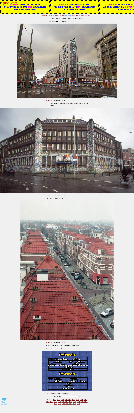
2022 (63, 404)
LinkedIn (82, 15)
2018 (82, 402)
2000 (54, 400)
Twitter (73, 15)
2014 (66, 402)
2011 (55, 402)
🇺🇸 (89, 15)
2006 (77, 400)
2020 (55, 404)
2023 (67, 404)
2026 (78, 404)
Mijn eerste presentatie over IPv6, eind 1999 (62, 345)
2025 (74, 404)
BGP (46, 15)
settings (55, 15)
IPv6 (49, 15)
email (86, 15)
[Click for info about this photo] (67, 61)
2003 (66, 400)
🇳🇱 (91, 15)
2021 (59, 404)
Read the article (51, 393)
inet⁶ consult (68, 15)
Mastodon (78, 15)
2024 (70, 404)
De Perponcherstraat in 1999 (56, 198)
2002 (62, 400)
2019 (85, 402)
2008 (85, 400)
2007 (81, 400)
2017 (78, 402)
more (51, 15)
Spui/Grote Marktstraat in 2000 (57, 21)
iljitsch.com (9, 3)
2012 (59, 402)
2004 (69, 400)
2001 (58, 400)
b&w (58, 15)
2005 (73, 400)
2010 (51, 402)
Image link (49, 100)
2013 (63, 402)
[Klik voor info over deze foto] (67, 150)
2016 (74, 402)
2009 (47, 402)
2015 (70, 402)
